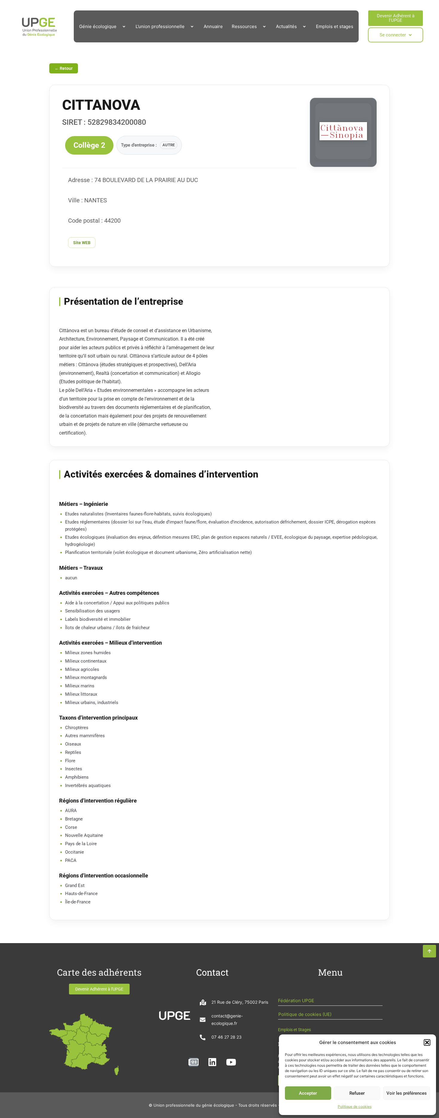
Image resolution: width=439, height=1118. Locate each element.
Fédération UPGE (296, 1000)
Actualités (286, 26)
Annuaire (213, 26)
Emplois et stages (334, 26)
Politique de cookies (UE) (304, 1014)
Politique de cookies (355, 1106)
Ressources (244, 26)
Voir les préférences (406, 1093)
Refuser (357, 1093)
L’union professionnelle (160, 26)
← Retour (64, 68)
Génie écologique (97, 26)
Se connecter (393, 35)
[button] (427, 1042)
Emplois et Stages (294, 1029)
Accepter (308, 1093)
